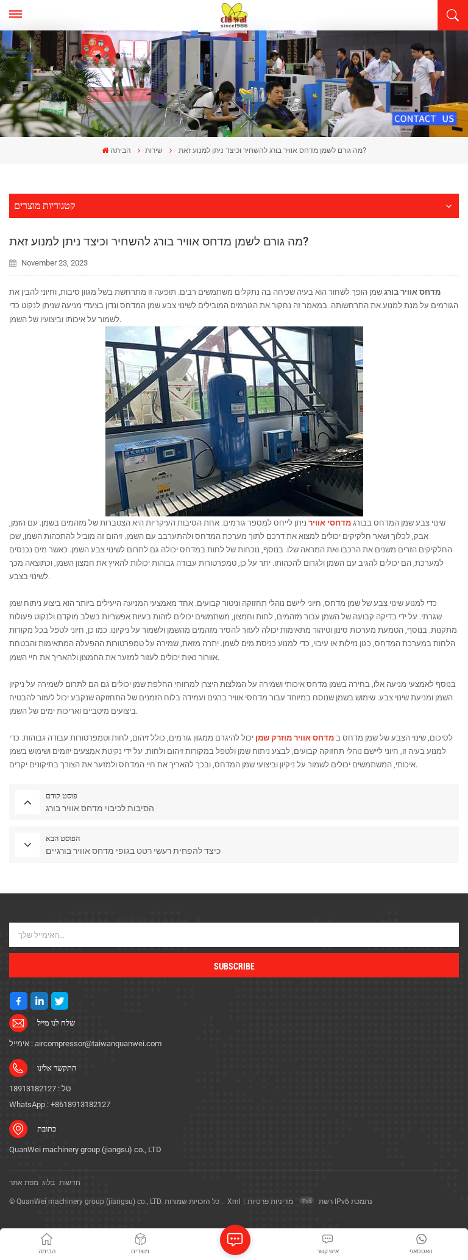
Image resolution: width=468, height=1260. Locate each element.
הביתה (120, 150)
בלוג (48, 1182)
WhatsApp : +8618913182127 (59, 1104)
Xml (234, 1201)
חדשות (69, 1182)
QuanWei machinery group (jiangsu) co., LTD (85, 1149)
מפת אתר (23, 1182)
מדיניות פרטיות (270, 1201)
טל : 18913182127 (40, 1088)
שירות (154, 150)
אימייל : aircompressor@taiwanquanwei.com (85, 1043)
